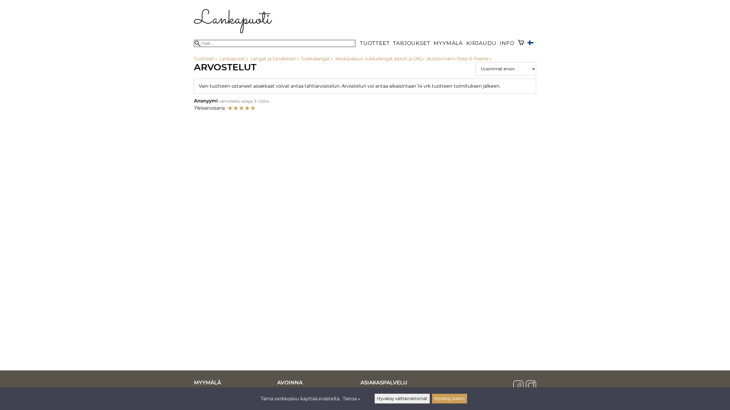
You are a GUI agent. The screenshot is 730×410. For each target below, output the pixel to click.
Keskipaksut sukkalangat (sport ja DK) (380, 59)
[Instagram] (531, 386)
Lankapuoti (233, 59)
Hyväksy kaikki (449, 398)
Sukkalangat (317, 59)
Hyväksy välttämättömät (402, 398)
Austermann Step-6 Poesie (459, 59)
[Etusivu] (233, 31)
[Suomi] (532, 43)
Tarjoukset (411, 43)
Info (507, 43)
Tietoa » (351, 398)
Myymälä (448, 43)
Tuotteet (375, 43)
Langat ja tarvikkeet (275, 59)
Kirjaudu (481, 43)
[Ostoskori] (521, 43)
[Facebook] (518, 386)
